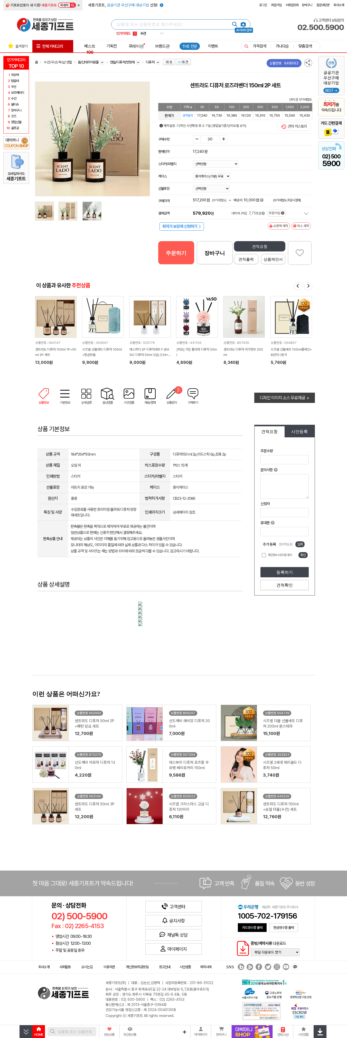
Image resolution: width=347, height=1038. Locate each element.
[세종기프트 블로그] (239, 967)
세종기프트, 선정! (123, 5)
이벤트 (213, 46)
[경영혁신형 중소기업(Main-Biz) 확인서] (300, 994)
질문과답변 (322, 5)
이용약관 (109, 967)
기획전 (112, 46)
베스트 (89, 49)
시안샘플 (185, 967)
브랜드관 (162, 46)
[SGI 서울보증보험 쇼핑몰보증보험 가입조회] (262, 1011)
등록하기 (284, 572)
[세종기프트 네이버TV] (249, 967)
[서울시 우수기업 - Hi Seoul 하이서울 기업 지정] (250, 992)
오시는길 (86, 967)
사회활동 (65, 967)
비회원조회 (292, 5)
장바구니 (307, 5)
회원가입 (276, 5)
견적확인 (284, 585)
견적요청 (259, 246)
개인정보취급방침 (137, 967)
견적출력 (246, 259)
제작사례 (205, 967)
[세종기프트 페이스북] (258, 967)
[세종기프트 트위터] (267, 967)
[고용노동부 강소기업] (273, 994)
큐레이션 (136, 46)
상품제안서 (273, 259)
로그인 (263, 5)
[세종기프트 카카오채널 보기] (294, 967)
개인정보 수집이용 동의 (280, 555)
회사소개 (339, 5)
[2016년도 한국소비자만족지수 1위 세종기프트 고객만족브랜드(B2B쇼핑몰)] (265, 982)
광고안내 (164, 967)
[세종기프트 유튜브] (285, 967)
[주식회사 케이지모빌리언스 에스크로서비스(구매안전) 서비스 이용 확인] (300, 1010)
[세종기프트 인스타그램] (276, 967)
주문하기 (176, 253)
